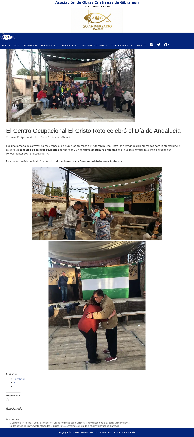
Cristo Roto (15, 419)
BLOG (16, 45)
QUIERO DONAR (30, 45)
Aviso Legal (106, 432)
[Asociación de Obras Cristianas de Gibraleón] (8, 37)
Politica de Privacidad (125, 432)
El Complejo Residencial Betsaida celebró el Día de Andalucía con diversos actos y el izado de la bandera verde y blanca (69, 422)
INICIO (4, 45)
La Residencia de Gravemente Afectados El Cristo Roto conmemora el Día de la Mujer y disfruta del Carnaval (64, 425)
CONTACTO (141, 45)
